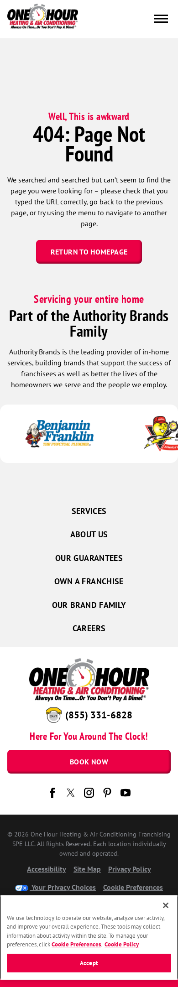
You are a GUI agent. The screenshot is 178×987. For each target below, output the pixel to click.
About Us (89, 534)
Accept (89, 963)
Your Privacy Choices (63, 887)
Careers (89, 628)
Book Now (89, 761)
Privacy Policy (129, 868)
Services (89, 511)
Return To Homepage (89, 251)
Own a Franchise (88, 581)
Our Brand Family (89, 605)
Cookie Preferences (76, 944)
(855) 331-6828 (98, 715)
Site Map (87, 868)
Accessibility (46, 868)
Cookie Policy (122, 944)
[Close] (166, 905)
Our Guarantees (89, 558)
